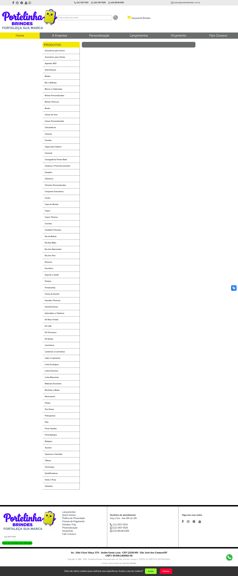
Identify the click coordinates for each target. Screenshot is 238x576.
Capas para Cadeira (53, 147)
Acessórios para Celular (55, 57)
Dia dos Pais (50, 256)
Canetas (48, 140)
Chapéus (48, 172)
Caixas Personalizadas (54, 121)
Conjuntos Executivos (54, 191)
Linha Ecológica (52, 364)
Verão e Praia (50, 480)
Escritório (49, 268)
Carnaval (48, 153)
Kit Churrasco (50, 332)
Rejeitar (166, 571)
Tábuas (48, 460)
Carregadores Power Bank (56, 160)
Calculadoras (50, 127)
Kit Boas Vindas (51, 320)
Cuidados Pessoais (53, 230)
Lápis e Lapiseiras (52, 358)
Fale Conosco (69, 534)
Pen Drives (49, 409)
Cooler (47, 198)
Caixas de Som (51, 115)
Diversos (48, 262)
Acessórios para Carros (55, 51)
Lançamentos (68, 512)
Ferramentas (50, 288)
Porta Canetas (51, 429)
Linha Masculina (52, 377)
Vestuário (49, 486)
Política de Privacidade (73, 518)
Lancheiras (49, 345)
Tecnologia (49, 467)
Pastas (47, 403)
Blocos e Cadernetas (53, 89)
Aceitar (151, 571)
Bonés (47, 108)
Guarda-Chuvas (51, 307)
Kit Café (48, 326)
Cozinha (48, 224)
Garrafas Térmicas (52, 300)
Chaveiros (49, 179)
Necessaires (50, 396)
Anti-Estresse (50, 70)
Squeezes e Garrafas (53, 454)
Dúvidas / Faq (69, 524)
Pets (46, 422)
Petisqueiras (50, 416)
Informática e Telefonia (54, 313)
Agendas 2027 (51, 63)
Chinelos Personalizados (55, 185)
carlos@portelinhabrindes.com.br (186, 3)
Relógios (48, 441)
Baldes (48, 76)
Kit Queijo (49, 339)
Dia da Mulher (51, 236)
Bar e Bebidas (51, 83)
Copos (47, 211)
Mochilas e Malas (52, 390)
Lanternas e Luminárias (55, 352)
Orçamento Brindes (140, 18)
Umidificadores (51, 473)
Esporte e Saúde (52, 275)
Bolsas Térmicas (52, 102)
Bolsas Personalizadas (54, 95)
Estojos (48, 281)
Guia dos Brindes (129, 563)
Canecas (48, 134)
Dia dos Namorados (53, 249)
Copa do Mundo (51, 204)
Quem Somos (69, 515)
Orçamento (67, 531)
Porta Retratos (51, 435)
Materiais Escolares (53, 384)
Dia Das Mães (50, 243)
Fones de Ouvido (52, 294)
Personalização (70, 528)
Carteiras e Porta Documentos (57, 166)
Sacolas (48, 448)
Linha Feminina (51, 371)
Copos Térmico (51, 217)
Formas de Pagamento (73, 521)
